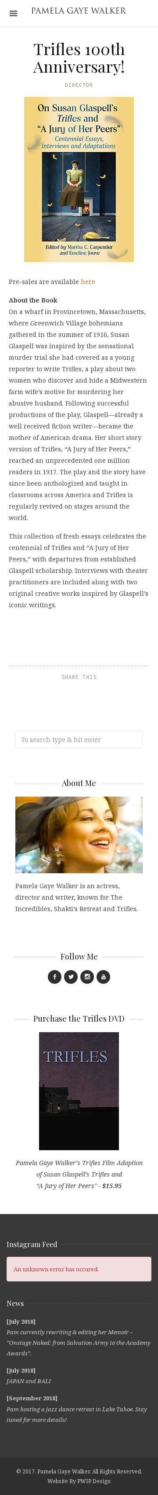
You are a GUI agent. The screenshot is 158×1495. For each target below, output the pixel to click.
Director (79, 85)
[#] (54, 977)
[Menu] (13, 13)
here (88, 281)
